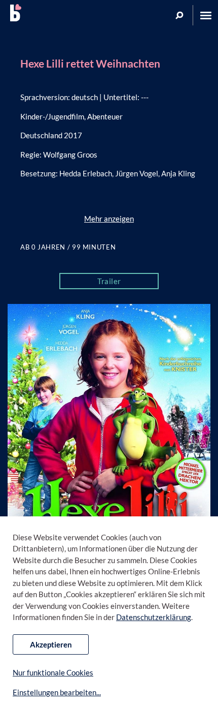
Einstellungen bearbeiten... (57, 692)
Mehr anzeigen (109, 218)
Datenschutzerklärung (153, 617)
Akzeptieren (51, 644)
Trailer (109, 281)
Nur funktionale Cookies (53, 672)
